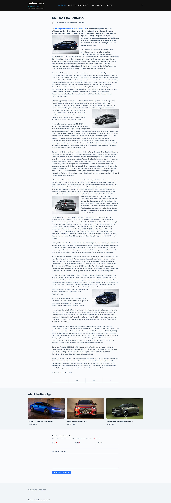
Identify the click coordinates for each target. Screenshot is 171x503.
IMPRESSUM (42, 490)
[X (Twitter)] (77, 380)
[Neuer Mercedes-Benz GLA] (85, 408)
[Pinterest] (94, 380)
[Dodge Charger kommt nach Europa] (46, 408)
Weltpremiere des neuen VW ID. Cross (120, 421)
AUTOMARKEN (97, 5)
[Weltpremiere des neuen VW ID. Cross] (124, 408)
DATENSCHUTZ (32, 490)
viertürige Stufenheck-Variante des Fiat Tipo (71, 29)
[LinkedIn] (110, 380)
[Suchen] (142, 5)
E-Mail (77, 443)
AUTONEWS (62, 5)
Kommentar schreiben (59, 451)
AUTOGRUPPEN (83, 5)
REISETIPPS (109, 5)
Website (100, 443)
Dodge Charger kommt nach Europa (40, 421)
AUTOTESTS (72, 5)
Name (54, 443)
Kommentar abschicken (61, 472)
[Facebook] (60, 380)
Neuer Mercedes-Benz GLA (77, 421)
